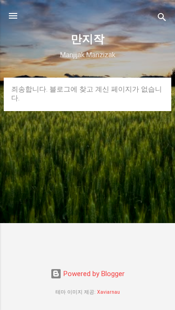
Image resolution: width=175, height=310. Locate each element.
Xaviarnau (108, 292)
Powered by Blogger (93, 274)
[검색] (162, 19)
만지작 (88, 39)
